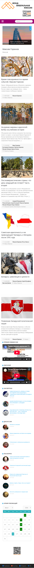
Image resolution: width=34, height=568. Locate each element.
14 (21, 524)
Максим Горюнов (17, 96)
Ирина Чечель (15, 149)
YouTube (15, 566)
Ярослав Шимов (6, 283)
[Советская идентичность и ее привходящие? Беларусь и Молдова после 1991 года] (17, 221)
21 (21, 529)
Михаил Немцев (6, 149)
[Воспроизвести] (4, 359)
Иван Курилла (16, 145)
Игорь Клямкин (15, 205)
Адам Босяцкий (15, 203)
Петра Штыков (6, 203)
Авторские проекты (9, 206)
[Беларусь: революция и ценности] (17, 263)
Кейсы (5, 97)
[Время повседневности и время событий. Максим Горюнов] (17, 66)
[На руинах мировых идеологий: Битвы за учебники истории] (17, 113)
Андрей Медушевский (19, 201)
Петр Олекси (25, 242)
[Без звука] (27, 359)
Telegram (23, 566)
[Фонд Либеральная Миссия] (17, 5)
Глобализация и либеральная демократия (20, 442)
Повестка (10, 97)
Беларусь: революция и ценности (15, 277)
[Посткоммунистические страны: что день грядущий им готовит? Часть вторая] (17, 167)
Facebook (6, 566)
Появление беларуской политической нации (20, 465)
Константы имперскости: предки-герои (19, 491)
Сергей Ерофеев (26, 281)
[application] (17, 352)
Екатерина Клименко (8, 147)
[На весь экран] (29, 359)
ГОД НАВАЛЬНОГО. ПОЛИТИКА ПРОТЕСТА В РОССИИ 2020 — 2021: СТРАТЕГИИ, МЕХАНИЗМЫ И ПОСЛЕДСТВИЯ (20, 411)
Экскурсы (11, 151)
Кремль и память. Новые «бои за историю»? (20, 483)
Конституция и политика (20, 206)
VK (30, 566)
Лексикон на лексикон (15, 424)
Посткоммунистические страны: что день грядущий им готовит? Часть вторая (16, 182)
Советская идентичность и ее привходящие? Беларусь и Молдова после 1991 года (16, 235)
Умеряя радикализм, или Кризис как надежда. (20, 433)
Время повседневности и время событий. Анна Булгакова (19, 42)
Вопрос (26, 339)
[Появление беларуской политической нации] (17, 307)
